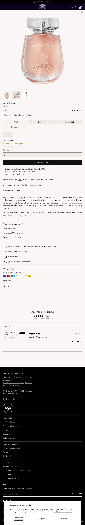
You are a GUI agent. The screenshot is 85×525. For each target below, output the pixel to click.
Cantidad (6, 150)
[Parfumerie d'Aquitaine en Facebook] (4, 501)
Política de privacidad (11, 478)
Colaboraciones (9, 438)
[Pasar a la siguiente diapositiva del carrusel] (80, 359)
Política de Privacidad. (63, 512)
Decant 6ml (69, 122)
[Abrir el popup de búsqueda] (72, 7)
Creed (5, 106)
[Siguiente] (66, 2)
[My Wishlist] (77, 7)
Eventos (6, 452)
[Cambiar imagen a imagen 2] (16, 95)
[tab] (8, 190)
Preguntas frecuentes (11, 426)
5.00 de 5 (48, 316)
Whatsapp (7, 380)
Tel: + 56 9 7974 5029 (11, 393)
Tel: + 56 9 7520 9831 (11, 385)
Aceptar (41, 518)
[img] (34, 334)
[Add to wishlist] (82, 13)
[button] (72, 341)
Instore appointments (11, 448)
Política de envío (9, 474)
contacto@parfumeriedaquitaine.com (17, 377)
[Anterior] (19, 2)
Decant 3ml (15, 127)
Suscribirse (77, 494)
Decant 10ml (42, 122)
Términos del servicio (11, 466)
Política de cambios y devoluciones (16, 470)
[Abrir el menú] (4, 7)
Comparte (10, 286)
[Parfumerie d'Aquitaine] (42, 7)
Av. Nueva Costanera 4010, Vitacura (17, 383)
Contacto (6, 434)
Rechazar (64, 518)
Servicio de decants (10, 456)
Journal (6, 430)
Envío (20, 180)
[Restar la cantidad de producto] (5, 135)
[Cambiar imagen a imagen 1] (7, 95)
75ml (16, 122)
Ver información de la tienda (15, 174)
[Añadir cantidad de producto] (11, 135)
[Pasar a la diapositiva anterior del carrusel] (75, 359)
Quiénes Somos (9, 422)
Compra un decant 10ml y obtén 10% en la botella (23, 185)
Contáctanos (25, 262)
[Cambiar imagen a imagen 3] (26, 95)
